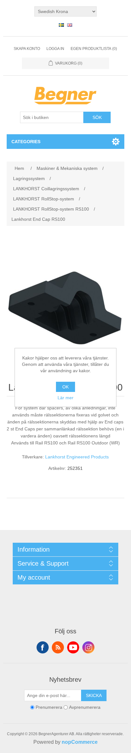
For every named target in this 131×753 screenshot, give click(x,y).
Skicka (94, 695)
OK (65, 386)
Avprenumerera (84, 707)
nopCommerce (80, 742)
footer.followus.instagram (88, 647)
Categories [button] (25, 141)
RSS (58, 647)
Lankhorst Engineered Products (77, 456)
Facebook (43, 647)
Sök (97, 117)
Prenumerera (49, 707)
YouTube (73, 647)
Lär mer (65, 397)
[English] (69, 25)
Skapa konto (27, 48)
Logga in (55, 48)
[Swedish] (61, 25)
